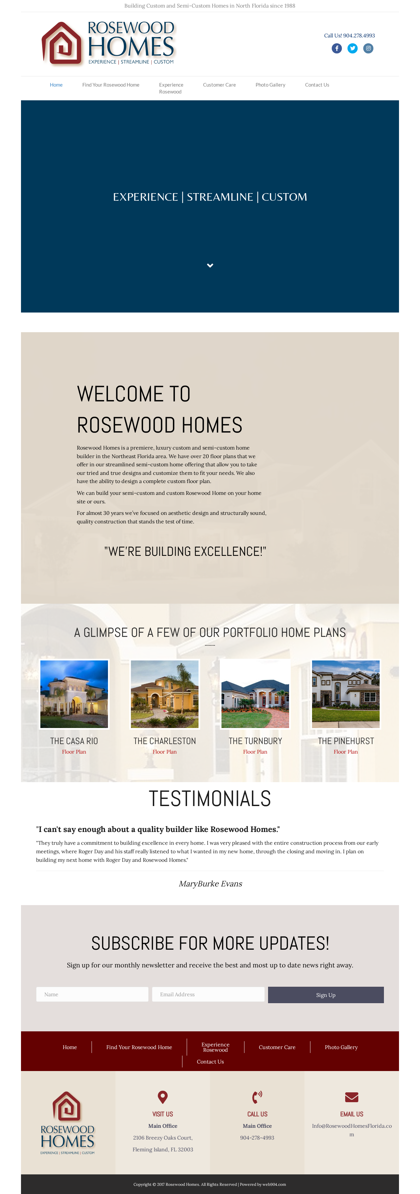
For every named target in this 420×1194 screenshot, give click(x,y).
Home (56, 85)
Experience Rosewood (171, 88)
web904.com (274, 1184)
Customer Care (219, 85)
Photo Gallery (270, 85)
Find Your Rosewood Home (110, 85)
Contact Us (317, 85)
